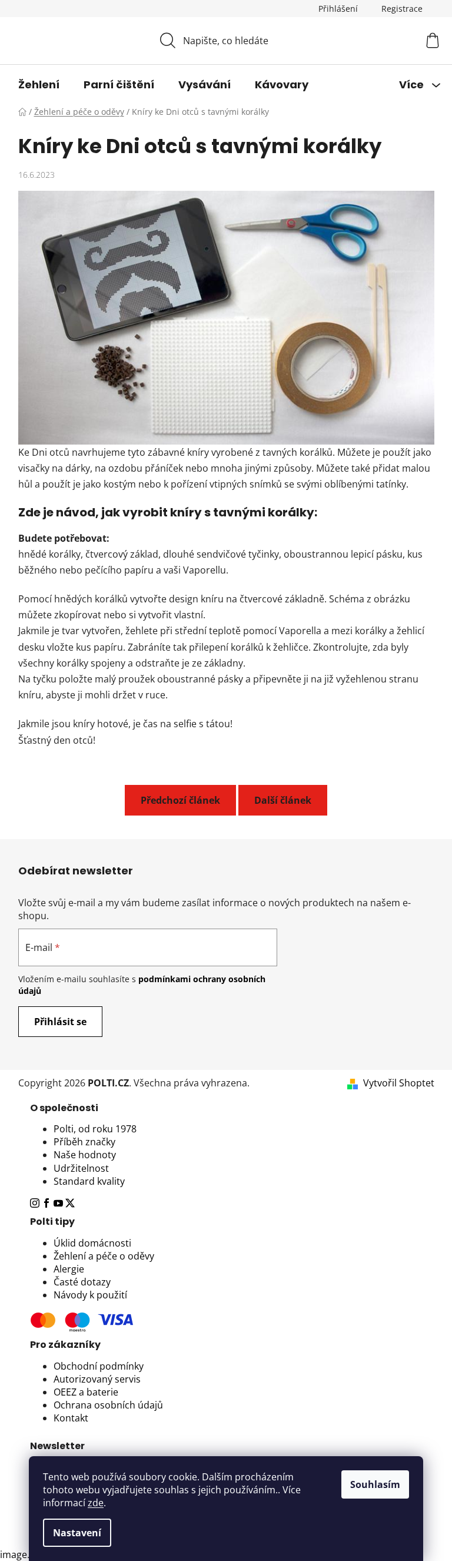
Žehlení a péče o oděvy (104, 1256)
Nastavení (77, 1532)
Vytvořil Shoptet (398, 1082)
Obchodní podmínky (99, 1366)
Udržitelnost (81, 1168)
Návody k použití (90, 1294)
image (13, 1554)
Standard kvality (89, 1181)
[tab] (226, 1108)
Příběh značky (84, 1141)
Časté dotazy (82, 1281)
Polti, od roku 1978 (95, 1128)
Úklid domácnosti (92, 1243)
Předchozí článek (180, 800)
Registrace (402, 8)
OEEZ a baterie (86, 1392)
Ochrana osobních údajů (108, 1404)
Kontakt (71, 1417)
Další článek (282, 800)
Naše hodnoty (85, 1154)
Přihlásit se (60, 1021)
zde (96, 1502)
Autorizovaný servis (97, 1379)
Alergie (69, 1268)
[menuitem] (38, 85)
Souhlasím (375, 1484)
